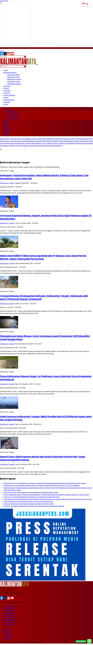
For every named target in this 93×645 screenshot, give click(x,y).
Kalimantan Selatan (14, 84)
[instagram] (8, 54)
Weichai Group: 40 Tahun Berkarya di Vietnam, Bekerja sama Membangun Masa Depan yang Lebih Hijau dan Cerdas (45, 483)
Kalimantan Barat (13, 75)
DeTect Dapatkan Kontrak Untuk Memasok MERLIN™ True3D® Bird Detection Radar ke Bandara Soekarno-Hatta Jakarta (46, 495)
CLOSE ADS (4, 1)
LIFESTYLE (7, 93)
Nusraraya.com (9, 624)
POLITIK (6, 88)
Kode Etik (6, 633)
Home (6, 70)
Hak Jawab (7, 637)
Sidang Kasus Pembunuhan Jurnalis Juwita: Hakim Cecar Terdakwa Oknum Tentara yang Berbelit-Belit (41, 143)
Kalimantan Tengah (14, 79)
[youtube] (12, 54)
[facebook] (1, 54)
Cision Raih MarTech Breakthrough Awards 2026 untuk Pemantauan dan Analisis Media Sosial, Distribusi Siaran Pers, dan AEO (48, 499)
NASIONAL (7, 86)
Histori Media (7, 630)
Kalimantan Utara (13, 82)
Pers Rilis (7, 102)
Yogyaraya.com (9, 613)
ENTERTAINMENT (9, 95)
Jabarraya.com (9, 608)
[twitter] (5, 54)
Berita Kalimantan (10, 72)
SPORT (6, 98)
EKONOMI (7, 91)
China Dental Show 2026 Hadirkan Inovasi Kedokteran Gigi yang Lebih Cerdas (31, 492)
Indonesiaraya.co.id (10, 606)
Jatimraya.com (9, 615)
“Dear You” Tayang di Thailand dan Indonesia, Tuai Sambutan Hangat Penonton (31, 497)
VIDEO (6, 104)
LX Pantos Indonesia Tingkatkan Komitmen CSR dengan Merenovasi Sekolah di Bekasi (34, 506)
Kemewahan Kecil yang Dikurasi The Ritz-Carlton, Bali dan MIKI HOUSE (28, 501)
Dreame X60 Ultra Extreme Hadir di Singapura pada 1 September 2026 (28, 504)
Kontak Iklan (7, 639)
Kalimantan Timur (13, 77)
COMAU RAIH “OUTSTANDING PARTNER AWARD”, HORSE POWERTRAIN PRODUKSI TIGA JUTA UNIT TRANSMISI (41, 486)
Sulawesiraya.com (10, 620)
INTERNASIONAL (9, 100)
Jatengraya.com (10, 611)
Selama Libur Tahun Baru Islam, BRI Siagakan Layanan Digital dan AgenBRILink (27, 139)
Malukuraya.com (9, 622)
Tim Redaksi (7, 631)
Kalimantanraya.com (11, 618)
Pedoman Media (9, 635)
